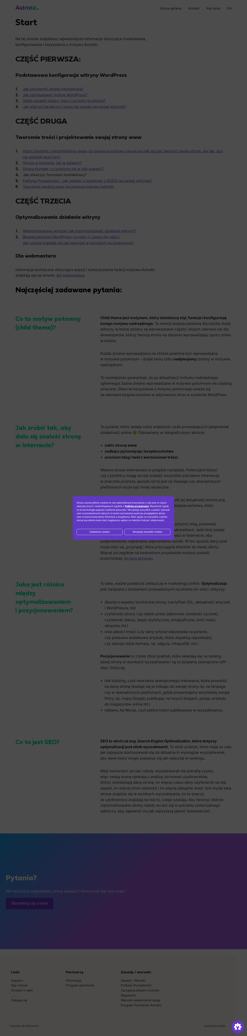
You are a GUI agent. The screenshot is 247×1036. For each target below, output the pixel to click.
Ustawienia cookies (99, 532)
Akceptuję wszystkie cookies (147, 532)
